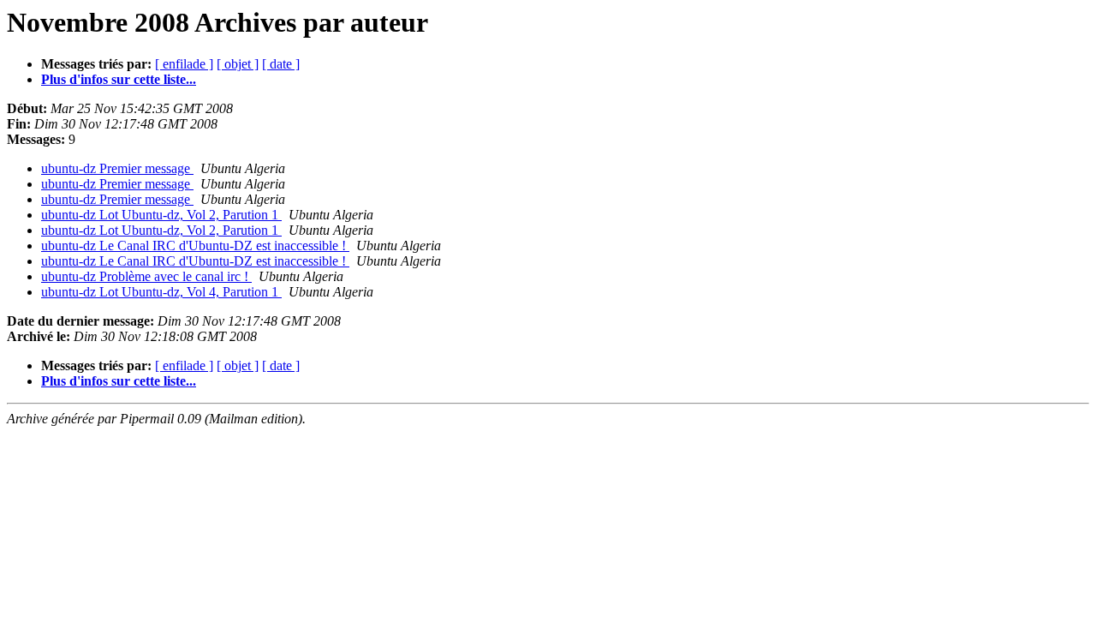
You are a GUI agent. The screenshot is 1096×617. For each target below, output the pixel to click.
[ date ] (281, 64)
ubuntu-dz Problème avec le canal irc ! (146, 276)
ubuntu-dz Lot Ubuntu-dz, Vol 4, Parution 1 (161, 292)
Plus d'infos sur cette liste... (118, 79)
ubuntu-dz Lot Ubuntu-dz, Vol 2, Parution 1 (161, 214)
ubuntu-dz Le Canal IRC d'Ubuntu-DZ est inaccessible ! (195, 245)
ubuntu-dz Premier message (117, 168)
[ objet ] (238, 64)
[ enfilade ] (184, 64)
